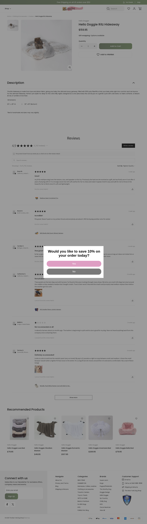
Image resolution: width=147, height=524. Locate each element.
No (74, 271)
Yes (74, 263)
